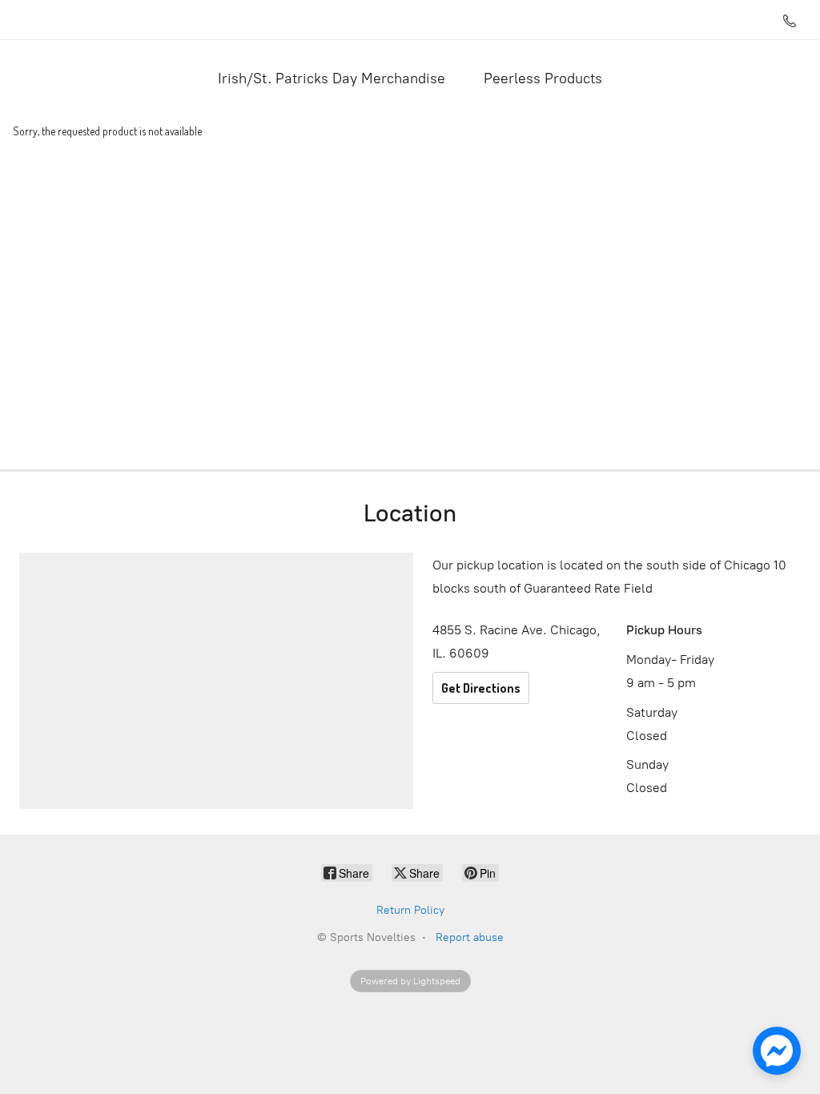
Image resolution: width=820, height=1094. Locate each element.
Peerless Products (543, 78)
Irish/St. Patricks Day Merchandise (331, 78)
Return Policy (410, 910)
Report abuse (470, 937)
